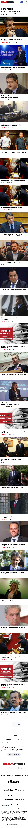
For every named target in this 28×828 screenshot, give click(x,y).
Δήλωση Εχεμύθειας (19, 775)
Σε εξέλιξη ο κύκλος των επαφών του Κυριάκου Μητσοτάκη (12, 573)
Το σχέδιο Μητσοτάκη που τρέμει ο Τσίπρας (11, 207)
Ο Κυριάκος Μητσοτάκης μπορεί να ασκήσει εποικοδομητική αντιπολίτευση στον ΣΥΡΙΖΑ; (12, 488)
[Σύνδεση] (22, 2)
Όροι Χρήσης (10, 775)
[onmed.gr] (19, 799)
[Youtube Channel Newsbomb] (18, 768)
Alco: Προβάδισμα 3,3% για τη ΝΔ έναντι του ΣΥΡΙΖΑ (14, 180)
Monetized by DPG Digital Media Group (17, 805)
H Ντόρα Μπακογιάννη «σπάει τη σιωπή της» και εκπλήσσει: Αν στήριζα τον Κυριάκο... (13, 403)
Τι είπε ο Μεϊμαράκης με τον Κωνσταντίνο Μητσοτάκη (11, 516)
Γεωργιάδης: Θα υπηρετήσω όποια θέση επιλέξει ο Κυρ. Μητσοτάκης (13, 290)
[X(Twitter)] (15, 768)
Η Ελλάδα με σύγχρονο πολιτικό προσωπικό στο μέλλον (13, 544)
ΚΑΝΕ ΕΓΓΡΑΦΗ (13, 754)
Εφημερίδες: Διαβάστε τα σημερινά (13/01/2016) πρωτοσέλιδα (13, 431)
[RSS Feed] (21, 768)
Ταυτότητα (3, 775)
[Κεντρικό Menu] (26, 2)
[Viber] (9, 768)
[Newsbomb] (14, 764)
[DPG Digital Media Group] (14, 782)
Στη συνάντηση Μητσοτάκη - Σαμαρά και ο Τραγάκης (11, 460)
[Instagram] (12, 768)
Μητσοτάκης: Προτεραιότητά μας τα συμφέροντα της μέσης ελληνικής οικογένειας (13, 68)
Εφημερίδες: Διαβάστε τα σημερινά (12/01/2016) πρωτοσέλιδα (13, 685)
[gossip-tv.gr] (8, 790)
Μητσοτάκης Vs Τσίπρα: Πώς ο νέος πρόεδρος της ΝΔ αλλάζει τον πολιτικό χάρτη (13, 656)
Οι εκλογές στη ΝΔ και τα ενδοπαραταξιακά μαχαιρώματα (11, 40)
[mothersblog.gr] (8, 799)
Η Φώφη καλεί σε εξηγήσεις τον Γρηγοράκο (11, 600)
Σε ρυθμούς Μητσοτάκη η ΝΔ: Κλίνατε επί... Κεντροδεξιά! (11, 318)
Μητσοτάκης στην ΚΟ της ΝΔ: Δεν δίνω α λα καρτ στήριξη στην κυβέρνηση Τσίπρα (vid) (13, 235)
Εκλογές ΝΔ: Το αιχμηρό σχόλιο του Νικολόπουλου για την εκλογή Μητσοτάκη (13, 713)
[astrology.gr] (19, 795)
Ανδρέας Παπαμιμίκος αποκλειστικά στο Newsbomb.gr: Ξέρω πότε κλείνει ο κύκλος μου (12, 124)
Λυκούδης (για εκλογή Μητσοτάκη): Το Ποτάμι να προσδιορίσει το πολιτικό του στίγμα (13, 628)
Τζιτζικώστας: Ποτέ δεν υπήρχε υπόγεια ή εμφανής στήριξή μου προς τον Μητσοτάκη (13, 96)
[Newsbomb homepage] (7, 2)
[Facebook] (7, 768)
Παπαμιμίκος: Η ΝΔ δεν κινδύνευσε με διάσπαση (13, 262)
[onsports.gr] (19, 790)
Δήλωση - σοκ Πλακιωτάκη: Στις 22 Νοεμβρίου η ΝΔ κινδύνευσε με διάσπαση (13, 375)
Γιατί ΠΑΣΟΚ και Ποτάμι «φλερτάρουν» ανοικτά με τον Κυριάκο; (13, 153)
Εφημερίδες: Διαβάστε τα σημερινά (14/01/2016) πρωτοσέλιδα (13, 346)
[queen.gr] (8, 795)
